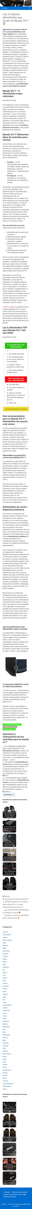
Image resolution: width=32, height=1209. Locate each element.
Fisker (5, 978)
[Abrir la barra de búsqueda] (29, 8)
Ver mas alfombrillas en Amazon (16, 409)
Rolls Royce (7, 1054)
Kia (4, 1000)
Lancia (5, 1008)
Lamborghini (7, 1005)
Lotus (5, 1016)
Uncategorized (8, 1083)
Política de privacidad (19, 1192)
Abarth (5, 932)
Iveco (4, 991)
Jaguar (5, 994)
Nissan (5, 1037)
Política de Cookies (10, 1194)
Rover (5, 1056)
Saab (4, 1059)
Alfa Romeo (7, 935)
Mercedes (6, 1027)
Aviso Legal (22, 1194)
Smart (5, 1067)
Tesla (4, 1078)
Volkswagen (7, 1086)
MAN (4, 1019)
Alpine (5, 937)
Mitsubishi (6, 1035)
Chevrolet (6, 951)
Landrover (6, 1010)
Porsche (5, 1046)
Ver (13, 795)
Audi (4, 943)
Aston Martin (7, 940)
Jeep (4, 997)
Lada (4, 1002)
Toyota (5, 1081)
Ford (4, 981)
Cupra (5, 959)
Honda (5, 983)
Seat (4, 1062)
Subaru (5, 1073)
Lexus (5, 1013)
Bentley (5, 945)
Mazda (7, 896)
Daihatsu (6, 967)
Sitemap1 (13, 1197)
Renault (5, 1051)
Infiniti (5, 989)
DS (4, 970)
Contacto (7, 1192)
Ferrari (5, 972)
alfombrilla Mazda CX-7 (12, 902)
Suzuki (5, 1075)
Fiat (4, 975)
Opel (4, 1040)
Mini (4, 1032)
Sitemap (7, 1197)
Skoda (5, 1064)
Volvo (5, 1089)
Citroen (5, 956)
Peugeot (6, 1043)
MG (4, 1029)
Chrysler (6, 954)
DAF (4, 964)
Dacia (5, 962)
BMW (4, 948)
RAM (4, 1048)
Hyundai (6, 986)
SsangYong (7, 1070)
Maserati (6, 1021)
